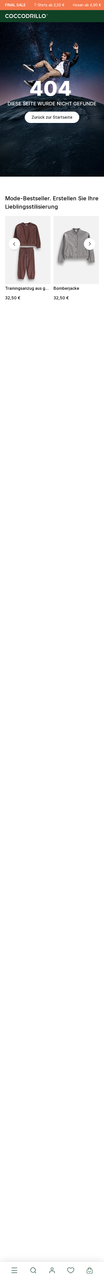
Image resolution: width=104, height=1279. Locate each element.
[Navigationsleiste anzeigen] (14, 1270)
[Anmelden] (52, 1270)
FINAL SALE (15, 5)
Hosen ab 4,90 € (87, 5)
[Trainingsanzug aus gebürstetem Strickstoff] (27, 250)
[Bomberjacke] (76, 250)
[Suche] (33, 1270)
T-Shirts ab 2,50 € (49, 5)
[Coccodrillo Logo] (25, 16)
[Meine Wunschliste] (70, 1270)
